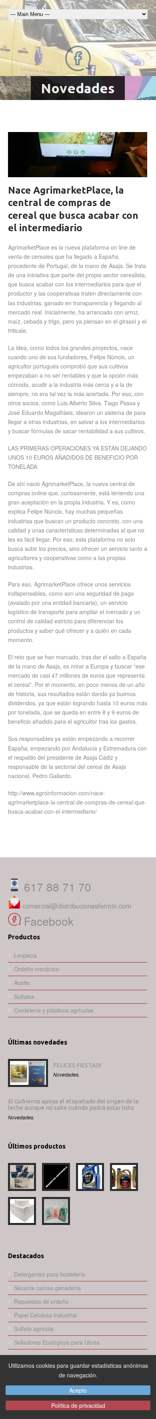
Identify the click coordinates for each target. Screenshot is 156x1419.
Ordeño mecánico (36, 969)
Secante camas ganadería (47, 1288)
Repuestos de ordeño (41, 1301)
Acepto (78, 1390)
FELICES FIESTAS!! (77, 1065)
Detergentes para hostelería (49, 1274)
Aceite (22, 983)
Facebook (47, 921)
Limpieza (25, 955)
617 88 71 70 (56, 887)
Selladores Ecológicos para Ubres (57, 1342)
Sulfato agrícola (34, 1329)
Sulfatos (24, 997)
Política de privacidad (78, 1405)
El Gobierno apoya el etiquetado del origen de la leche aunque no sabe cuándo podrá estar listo (73, 1104)
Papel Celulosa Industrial (45, 1315)
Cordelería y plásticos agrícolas (54, 1010)
